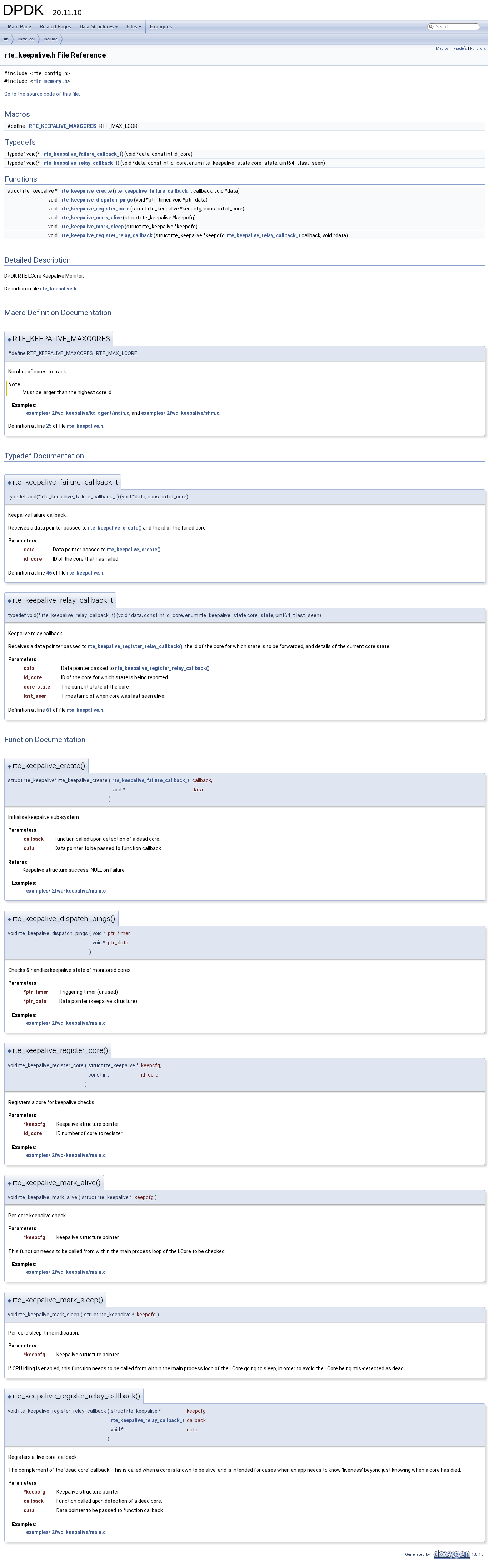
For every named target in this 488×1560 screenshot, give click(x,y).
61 (49, 710)
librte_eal (26, 39)
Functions (478, 48)
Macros (442, 48)
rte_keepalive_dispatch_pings (97, 200)
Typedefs (459, 48)
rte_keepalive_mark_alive (91, 217)
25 (49, 426)
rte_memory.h (50, 81)
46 (49, 573)
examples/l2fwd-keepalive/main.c (66, 891)
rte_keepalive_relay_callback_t (81, 163)
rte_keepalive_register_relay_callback (107, 235)
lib (6, 39)
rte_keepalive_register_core (95, 209)
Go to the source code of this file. (42, 94)
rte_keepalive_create (86, 191)
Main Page (19, 26)
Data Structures (99, 28)
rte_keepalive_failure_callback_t (82, 154)
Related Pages (55, 26)
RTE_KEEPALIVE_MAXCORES (62, 126)
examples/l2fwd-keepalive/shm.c (180, 413)
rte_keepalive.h (58, 289)
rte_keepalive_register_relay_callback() (135, 646)
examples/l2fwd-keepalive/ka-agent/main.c (77, 413)
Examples (161, 26)
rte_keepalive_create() (115, 528)
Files (134, 28)
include (51, 39)
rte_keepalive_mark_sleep (92, 226)
